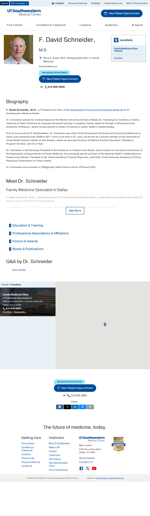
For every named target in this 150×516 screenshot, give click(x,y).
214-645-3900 (56, 86)
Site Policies (55, 459)
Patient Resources (113, 3)
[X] (88, 469)
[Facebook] (81, 469)
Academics (111, 25)
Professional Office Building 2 (18, 298)
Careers (53, 451)
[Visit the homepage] (24, 12)
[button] (105, 324)
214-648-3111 (86, 462)
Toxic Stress (19, 269)
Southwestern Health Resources (110, 478)
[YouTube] (94, 469)
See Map (118, 58)
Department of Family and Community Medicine (96, 110)
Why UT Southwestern (137, 3)
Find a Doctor (15, 25)
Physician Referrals (77, 3)
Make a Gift (54, 447)
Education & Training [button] (27, 225)
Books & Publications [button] (28, 249)
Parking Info (19, 312)
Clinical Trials (28, 458)
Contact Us (27, 465)
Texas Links (54, 455)
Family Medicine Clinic (16, 294)
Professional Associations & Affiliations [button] (40, 233)
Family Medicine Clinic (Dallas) (126, 49)
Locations (85, 25)
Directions (7, 312)
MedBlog (95, 3)
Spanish (4, 3)
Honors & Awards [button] (25, 241)
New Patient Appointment (123, 13)
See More (75, 210)
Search (139, 25)
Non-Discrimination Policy (58, 464)
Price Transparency (58, 469)
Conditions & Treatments (51, 25)
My (59, 3)
